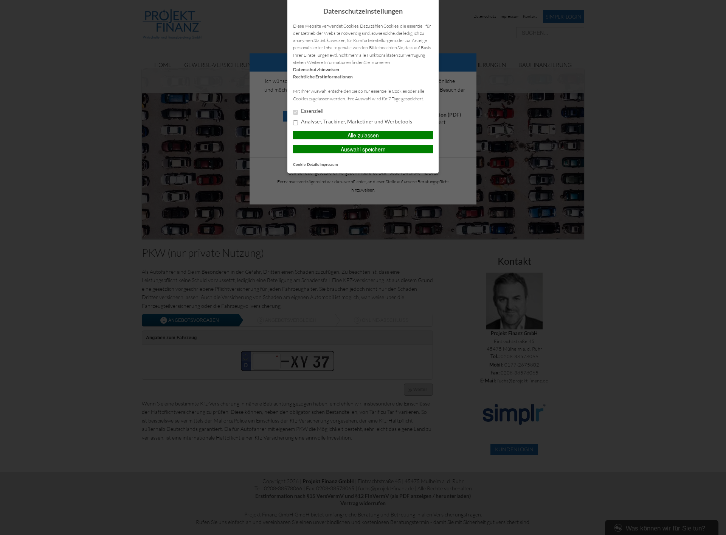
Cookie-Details (306, 164)
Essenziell (312, 111)
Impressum (329, 164)
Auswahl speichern (363, 149)
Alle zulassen (363, 135)
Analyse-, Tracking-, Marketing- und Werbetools (356, 122)
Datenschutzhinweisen (316, 69)
